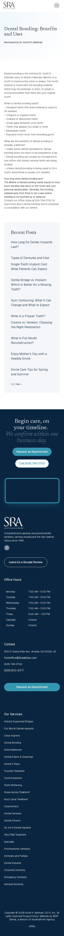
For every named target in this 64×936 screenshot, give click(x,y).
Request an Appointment (32, 451)
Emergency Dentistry (15, 877)
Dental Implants (12, 863)
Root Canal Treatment (16, 799)
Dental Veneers (12, 813)
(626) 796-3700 (13, 664)
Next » (19, 384)
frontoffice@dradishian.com (20, 658)
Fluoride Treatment (14, 771)
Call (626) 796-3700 (32, 463)
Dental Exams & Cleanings (18, 756)
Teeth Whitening (13, 785)
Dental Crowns (12, 820)
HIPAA (32, 926)
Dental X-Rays (12, 763)
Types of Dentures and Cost (30, 258)
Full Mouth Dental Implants (18, 728)
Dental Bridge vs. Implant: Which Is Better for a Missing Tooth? (31, 284)
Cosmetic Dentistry (14, 870)
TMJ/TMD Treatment (15, 834)
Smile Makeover (13, 749)
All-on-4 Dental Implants (17, 827)
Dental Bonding (12, 742)
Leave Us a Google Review (25, 562)
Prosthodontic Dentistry (17, 848)
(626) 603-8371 (14, 670)
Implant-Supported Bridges (18, 721)
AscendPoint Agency (43, 919)
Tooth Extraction (13, 778)
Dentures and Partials (16, 855)
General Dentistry (13, 884)
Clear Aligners (12, 735)
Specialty (9, 841)
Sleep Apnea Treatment (17, 792)
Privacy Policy (30, 916)
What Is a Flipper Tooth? (28, 316)
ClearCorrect (11, 806)
